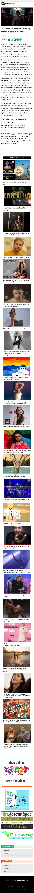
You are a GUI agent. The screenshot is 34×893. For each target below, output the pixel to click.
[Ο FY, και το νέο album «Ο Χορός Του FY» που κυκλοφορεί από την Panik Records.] (17, 439)
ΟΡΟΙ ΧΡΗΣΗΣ (24, 879)
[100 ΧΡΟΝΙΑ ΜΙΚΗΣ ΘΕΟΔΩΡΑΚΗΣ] (16, 512)
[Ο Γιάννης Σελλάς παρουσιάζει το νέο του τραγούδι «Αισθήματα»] (17, 293)
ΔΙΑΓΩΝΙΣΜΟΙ (6, 853)
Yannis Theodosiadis (21, 889)
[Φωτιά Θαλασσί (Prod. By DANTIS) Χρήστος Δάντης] (17, 584)
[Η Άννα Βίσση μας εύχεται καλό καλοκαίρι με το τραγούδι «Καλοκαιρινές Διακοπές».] (16, 463)
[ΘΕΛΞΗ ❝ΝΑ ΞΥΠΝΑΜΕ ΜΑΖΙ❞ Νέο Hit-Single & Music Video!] (16, 608)
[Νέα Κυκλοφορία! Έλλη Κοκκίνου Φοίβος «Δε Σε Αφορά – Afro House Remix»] (16, 269)
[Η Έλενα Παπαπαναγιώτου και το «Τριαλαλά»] (16, 317)
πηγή (2, 149)
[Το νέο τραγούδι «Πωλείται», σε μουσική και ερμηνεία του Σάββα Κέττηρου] (16, 222)
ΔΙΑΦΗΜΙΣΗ (9, 879)
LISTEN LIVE (6, 850)
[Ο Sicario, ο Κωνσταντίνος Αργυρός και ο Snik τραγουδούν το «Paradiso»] (16, 366)
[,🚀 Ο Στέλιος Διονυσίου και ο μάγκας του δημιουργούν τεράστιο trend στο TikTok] (17, 535)
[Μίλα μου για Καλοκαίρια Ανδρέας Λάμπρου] (17, 246)
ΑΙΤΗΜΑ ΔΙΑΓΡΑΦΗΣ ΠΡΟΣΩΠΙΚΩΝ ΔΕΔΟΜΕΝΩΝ (17, 880)
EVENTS (5, 856)
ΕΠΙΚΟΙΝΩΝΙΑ (17, 879)
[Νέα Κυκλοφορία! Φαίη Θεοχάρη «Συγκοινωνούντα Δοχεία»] (17, 632)
